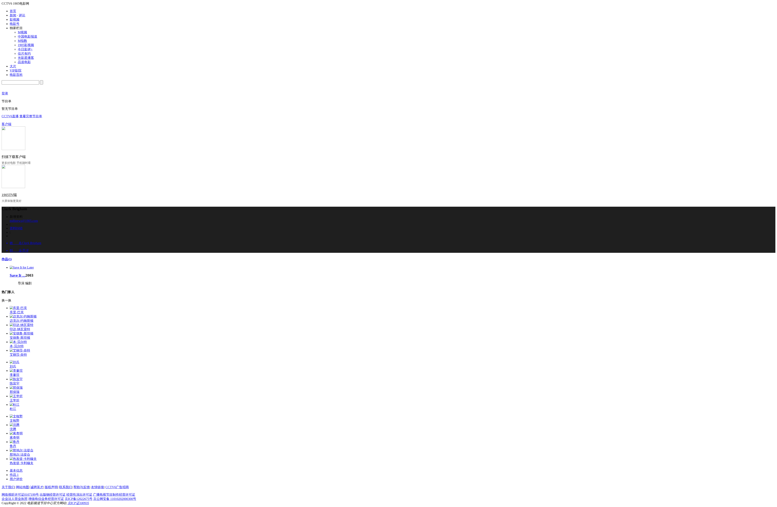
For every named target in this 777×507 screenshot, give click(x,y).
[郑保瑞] (16, 387)
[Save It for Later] (22, 267)
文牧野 (14, 420)
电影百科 (16, 74)
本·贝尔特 (17, 346)
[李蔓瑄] (16, 370)
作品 (7, 259)
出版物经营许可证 (53, 494)
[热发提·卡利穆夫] (23, 458)
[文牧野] (16, 416)
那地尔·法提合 (20, 454)
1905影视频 (26, 45)
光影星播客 (26, 57)
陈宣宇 (14, 383)
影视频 (14, 19)
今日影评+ (25, 49)
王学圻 (14, 400)
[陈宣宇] (16, 379)
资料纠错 (16, 228)
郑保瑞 (14, 392)
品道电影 (24, 62)
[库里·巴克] (18, 308)
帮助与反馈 (81, 487)
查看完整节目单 (30, 116)
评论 (22, 15)
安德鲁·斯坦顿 (20, 337)
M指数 (22, 40)
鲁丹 (13, 446)
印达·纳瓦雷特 (20, 329)
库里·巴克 (17, 312)
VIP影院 (15, 70)
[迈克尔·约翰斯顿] (23, 316)
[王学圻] (16, 396)
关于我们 (8, 487)
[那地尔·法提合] (21, 450)
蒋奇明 (14, 437)
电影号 (14, 23)
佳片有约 (24, 53)
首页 (13, 11)
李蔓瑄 (14, 375)
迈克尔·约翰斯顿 (21, 320)
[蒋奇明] (16, 433)
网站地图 (22, 487)
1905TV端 (9, 195)
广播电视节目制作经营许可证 (114, 494)
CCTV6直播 (10, 116)
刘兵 (13, 366)
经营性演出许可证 (79, 494)
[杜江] (14, 404)
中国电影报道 (27, 36)
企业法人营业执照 (15, 499)
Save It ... (17, 275)
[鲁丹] (14, 441)
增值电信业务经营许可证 (46, 499)
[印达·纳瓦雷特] (21, 325)
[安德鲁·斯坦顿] (21, 333)
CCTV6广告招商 (117, 487)
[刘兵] (14, 362)
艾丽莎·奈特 (18, 354)
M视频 (22, 32)
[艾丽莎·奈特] (20, 350)
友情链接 (97, 487)
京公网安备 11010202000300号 (114, 499)
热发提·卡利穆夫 (21, 463)
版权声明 (51, 487)
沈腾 (13, 429)
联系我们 (65, 487)
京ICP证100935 (78, 503)
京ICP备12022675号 (78, 499)
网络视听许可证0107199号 (20, 494)
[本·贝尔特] (18, 342)
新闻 (13, 15)
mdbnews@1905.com (24, 220)
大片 (13, 66)
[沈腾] (14, 425)
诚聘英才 (36, 487)
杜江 (13, 409)
